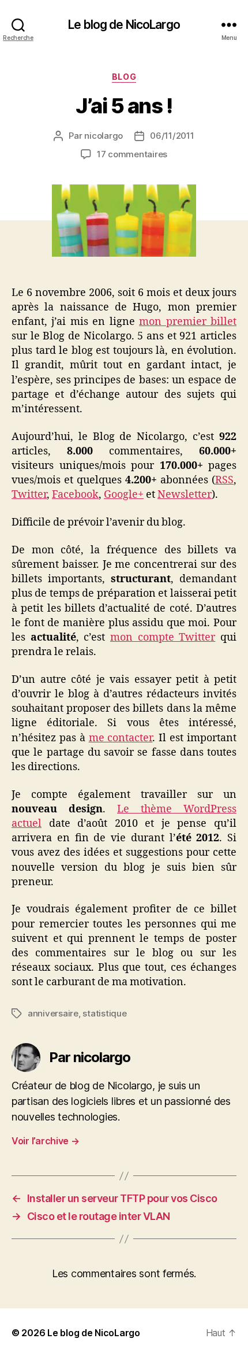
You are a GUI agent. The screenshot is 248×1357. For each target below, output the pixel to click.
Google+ (124, 494)
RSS (224, 480)
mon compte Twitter (162, 637)
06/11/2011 (172, 135)
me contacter (121, 738)
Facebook (75, 494)
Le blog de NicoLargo (124, 25)
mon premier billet (187, 321)
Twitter (29, 494)
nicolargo (103, 135)
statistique (104, 1013)
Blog (124, 77)
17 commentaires (132, 154)
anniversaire (53, 1013)
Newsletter (184, 494)
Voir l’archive (46, 1141)
